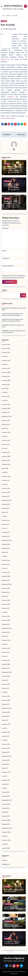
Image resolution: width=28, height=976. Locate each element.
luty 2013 (4, 692)
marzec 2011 (5, 784)
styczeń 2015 (6, 616)
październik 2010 (7, 800)
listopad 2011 (5, 752)
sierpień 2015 (5, 592)
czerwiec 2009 (6, 832)
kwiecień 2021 (6, 360)
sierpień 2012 (6, 716)
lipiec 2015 (5, 596)
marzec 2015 (5, 608)
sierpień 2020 (6, 384)
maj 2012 (4, 728)
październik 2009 (7, 828)
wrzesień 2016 (6, 544)
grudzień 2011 (6, 748)
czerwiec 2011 (6, 772)
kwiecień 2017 (6, 520)
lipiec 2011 (5, 768)
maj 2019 (4, 436)
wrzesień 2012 (6, 712)
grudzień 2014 (6, 620)
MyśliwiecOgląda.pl (13, 6)
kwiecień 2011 (6, 780)
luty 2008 (5, 844)
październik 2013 (6, 672)
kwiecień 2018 (6, 476)
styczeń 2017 (6, 532)
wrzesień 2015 (6, 588)
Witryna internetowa (8, 266)
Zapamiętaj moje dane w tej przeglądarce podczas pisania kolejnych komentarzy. (14, 276)
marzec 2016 (5, 564)
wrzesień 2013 (6, 676)
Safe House (20, 134)
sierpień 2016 (6, 548)
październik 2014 (7, 628)
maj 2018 (4, 472)
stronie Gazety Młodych (8, 118)
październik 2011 (6, 756)
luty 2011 (4, 788)
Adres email (6, 258)
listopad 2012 (6, 704)
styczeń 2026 (6, 344)
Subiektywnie (6, 864)
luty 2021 (4, 364)
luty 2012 (4, 740)
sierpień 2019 (6, 424)
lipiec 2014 (5, 636)
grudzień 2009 (6, 820)
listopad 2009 (6, 824)
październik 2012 (7, 708)
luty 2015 (4, 612)
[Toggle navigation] (1, 6)
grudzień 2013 (6, 664)
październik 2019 (7, 416)
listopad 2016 (6, 536)
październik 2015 (6, 584)
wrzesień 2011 (6, 760)
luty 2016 (4, 568)
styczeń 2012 (6, 744)
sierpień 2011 (5, 764)
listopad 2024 (6, 352)
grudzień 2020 (6, 372)
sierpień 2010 (6, 808)
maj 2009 (4, 836)
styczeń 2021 (6, 368)
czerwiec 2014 (6, 640)
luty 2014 (4, 656)
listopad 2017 (6, 496)
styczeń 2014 (6, 660)
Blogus (22, 971)
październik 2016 (7, 540)
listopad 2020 (6, 376)
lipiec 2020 (5, 388)
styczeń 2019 (6, 452)
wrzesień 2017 (6, 504)
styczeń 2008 (6, 848)
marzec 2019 (5, 444)
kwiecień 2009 (6, 840)
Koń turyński (8, 25)
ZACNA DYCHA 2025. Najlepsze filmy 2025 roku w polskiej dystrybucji (13, 908)
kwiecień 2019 (6, 440)
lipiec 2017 (5, 512)
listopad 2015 (6, 580)
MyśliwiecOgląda (15, 170)
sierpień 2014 (6, 632)
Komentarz (5, 228)
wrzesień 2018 (6, 464)
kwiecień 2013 (6, 684)
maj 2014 (4, 644)
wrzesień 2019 (6, 420)
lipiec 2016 (5, 552)
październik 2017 (6, 500)
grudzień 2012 (6, 700)
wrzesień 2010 (6, 804)
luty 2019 (4, 448)
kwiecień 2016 (6, 560)
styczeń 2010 (6, 816)
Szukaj (4, 290)
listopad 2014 (6, 624)
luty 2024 (5, 356)
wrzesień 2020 (6, 380)
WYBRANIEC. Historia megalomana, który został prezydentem (12, 203)
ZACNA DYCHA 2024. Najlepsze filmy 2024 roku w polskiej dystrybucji (13, 926)
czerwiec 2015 (6, 600)
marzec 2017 (5, 524)
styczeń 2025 (6, 348)
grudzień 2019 (6, 408)
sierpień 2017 (5, 508)
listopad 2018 (6, 460)
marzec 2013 (5, 688)
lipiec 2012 (5, 720)
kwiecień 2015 (6, 604)
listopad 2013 (6, 668)
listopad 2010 (6, 796)
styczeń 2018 (6, 488)
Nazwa (4, 250)
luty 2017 (4, 528)
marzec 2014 (5, 652)
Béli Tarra (10, 59)
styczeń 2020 (6, 404)
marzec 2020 (5, 396)
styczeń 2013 (6, 696)
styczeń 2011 (5, 792)
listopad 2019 (6, 412)
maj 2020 (4, 392)
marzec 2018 (5, 480)
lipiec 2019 (5, 428)
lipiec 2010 (5, 812)
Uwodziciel (7, 134)
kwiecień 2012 (6, 732)
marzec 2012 (5, 736)
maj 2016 (4, 556)
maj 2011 (4, 776)
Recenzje (3, 21)
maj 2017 (4, 516)
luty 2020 (5, 400)
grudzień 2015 (6, 576)
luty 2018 (4, 484)
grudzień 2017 (6, 492)
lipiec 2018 (5, 468)
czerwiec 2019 (6, 432)
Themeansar (13, 973)
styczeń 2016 (6, 572)
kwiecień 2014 (6, 648)
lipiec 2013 (5, 680)
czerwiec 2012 (6, 724)
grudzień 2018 (6, 456)
